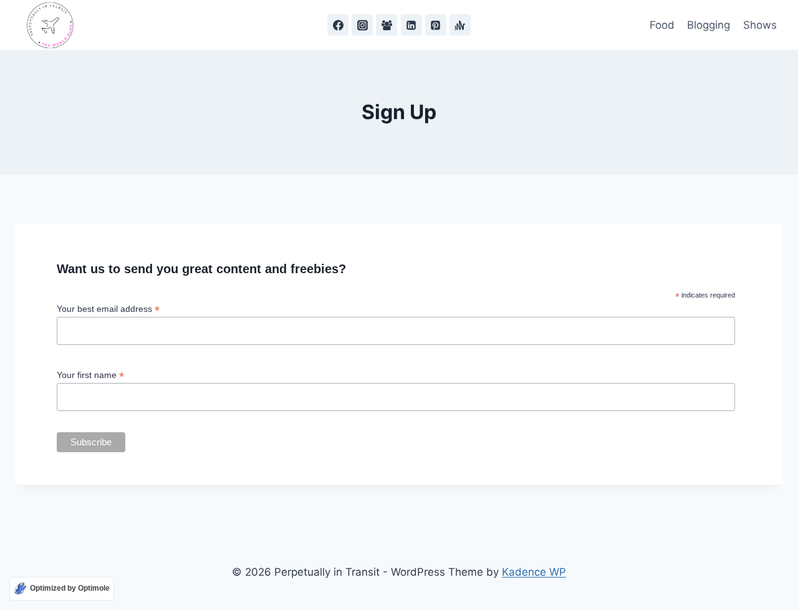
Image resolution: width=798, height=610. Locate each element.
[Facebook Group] (386, 25)
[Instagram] (362, 25)
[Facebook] (338, 25)
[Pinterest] (435, 25)
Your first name (90, 375)
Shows (760, 25)
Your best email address (108, 309)
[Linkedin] (411, 25)
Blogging (708, 25)
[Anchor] (460, 25)
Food (662, 25)
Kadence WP (534, 572)
